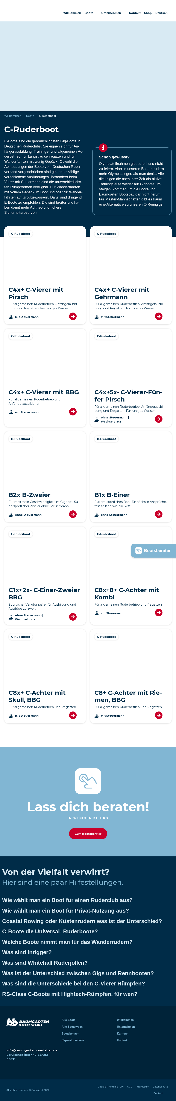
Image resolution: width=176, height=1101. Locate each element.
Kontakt (135, 13)
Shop (148, 13)
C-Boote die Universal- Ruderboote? (50, 931)
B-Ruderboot (20, 439)
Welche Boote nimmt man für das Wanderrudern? (67, 942)
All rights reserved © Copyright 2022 (28, 1090)
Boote (89, 13)
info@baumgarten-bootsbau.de (31, 1050)
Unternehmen (111, 13)
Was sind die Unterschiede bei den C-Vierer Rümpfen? (73, 983)
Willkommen (72, 13)
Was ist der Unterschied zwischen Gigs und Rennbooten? (78, 973)
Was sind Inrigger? (27, 952)
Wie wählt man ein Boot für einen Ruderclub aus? (67, 900)
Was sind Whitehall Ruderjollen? (45, 963)
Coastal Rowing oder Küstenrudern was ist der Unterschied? (82, 921)
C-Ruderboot (20, 233)
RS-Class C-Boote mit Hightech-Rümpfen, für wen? (69, 994)
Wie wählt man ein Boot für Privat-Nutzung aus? (65, 910)
